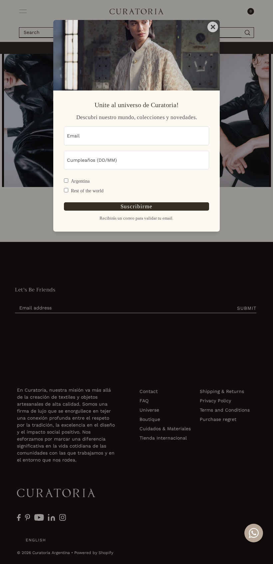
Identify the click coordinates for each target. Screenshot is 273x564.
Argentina (80, 181)
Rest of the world (87, 190)
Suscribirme (136, 206)
